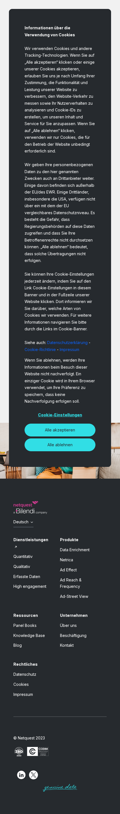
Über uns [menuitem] (68, 625)
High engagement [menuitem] (29, 586)
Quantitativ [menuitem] (23, 556)
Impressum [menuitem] (23, 694)
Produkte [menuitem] (69, 539)
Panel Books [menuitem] (25, 625)
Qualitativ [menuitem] (21, 566)
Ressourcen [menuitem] (25, 615)
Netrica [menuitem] (66, 559)
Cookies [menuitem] (21, 684)
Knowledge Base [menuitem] (29, 635)
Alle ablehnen (60, 444)
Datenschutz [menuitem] (24, 674)
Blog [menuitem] (17, 645)
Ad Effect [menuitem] (68, 569)
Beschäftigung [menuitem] (73, 635)
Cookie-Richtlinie (40, 349)
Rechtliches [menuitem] (25, 664)
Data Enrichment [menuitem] (75, 549)
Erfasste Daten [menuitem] (26, 576)
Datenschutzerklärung (67, 342)
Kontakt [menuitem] (67, 645)
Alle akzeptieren (60, 430)
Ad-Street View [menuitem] (74, 596)
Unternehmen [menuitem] (74, 615)
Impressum (69, 349)
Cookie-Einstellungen (60, 414)
